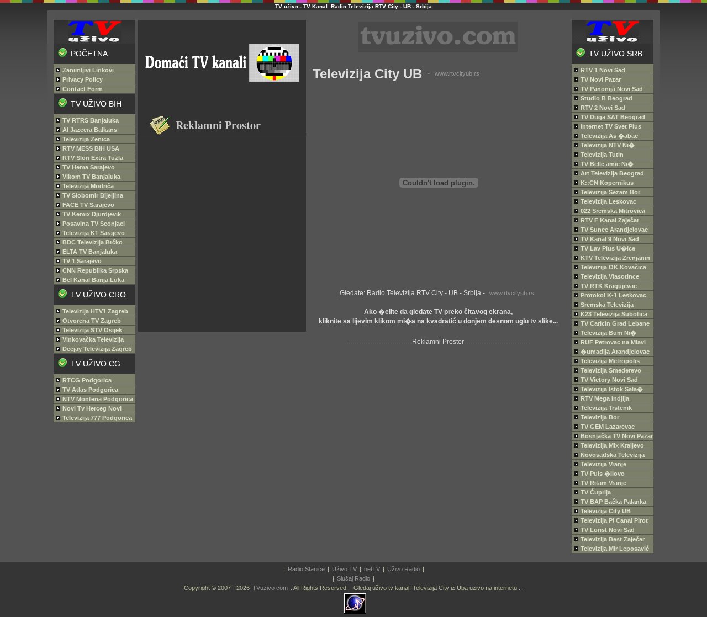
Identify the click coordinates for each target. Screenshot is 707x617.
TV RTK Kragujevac (609, 286)
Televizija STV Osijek (92, 330)
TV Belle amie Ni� (607, 164)
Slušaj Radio (353, 578)
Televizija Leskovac (608, 201)
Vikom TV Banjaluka (91, 176)
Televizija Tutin (602, 154)
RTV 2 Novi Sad (603, 107)
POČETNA (89, 53)
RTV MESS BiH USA (90, 148)
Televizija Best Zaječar (613, 539)
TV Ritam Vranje (603, 483)
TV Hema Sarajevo (88, 167)
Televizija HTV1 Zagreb (95, 311)
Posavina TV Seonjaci (93, 223)
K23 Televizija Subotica (614, 314)
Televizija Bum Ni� (608, 332)
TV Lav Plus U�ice (608, 248)
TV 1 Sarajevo (82, 261)
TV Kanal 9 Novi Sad (610, 239)
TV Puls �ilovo (603, 473)
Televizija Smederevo (611, 370)
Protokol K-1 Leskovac (613, 295)
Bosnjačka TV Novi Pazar (617, 436)
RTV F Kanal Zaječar (610, 220)
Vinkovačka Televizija (93, 339)
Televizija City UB (606, 511)
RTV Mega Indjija (605, 398)
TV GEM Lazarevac (608, 426)
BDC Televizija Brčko (92, 242)
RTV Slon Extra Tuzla (92, 158)
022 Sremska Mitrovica (613, 211)
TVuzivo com (270, 587)
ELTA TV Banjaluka (89, 251)
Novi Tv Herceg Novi (92, 408)
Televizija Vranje (603, 464)
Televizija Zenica (86, 139)
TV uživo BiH (96, 103)
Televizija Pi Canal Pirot (614, 520)
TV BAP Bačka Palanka (613, 501)
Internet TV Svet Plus (611, 126)
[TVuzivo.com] (97, 27)
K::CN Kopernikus (607, 182)
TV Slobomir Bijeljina (92, 195)
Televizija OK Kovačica (613, 267)
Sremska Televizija (607, 304)
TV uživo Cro (98, 294)
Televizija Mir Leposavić (615, 548)
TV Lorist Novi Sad (608, 529)
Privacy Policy (82, 79)
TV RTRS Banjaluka (90, 120)
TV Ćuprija (596, 492)
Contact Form (82, 89)
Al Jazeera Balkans (89, 129)
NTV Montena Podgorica (97, 399)
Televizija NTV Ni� (608, 145)
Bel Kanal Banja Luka (93, 279)
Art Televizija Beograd (612, 173)
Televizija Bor (600, 417)
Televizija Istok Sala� (612, 389)
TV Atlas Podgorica (90, 389)
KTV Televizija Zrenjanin (615, 257)
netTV (372, 569)
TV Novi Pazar (601, 79)
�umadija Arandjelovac (615, 351)
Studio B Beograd (606, 98)
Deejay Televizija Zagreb (97, 348)
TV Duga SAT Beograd (613, 117)
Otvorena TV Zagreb (91, 320)
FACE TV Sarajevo (88, 204)
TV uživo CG (95, 363)
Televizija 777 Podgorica (97, 417)
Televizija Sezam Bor (610, 192)
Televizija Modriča (88, 186)
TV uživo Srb (615, 53)
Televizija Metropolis (610, 361)
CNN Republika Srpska (95, 270)
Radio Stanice (306, 569)
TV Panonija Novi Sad (612, 89)
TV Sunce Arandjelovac (614, 229)
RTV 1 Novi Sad (603, 70)
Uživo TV (344, 569)
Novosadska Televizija (613, 454)
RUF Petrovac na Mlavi (613, 342)
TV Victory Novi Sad (609, 379)
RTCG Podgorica (87, 380)
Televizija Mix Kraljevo (612, 445)
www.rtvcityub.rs (457, 73)
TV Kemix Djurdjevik (91, 214)
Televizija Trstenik (606, 408)
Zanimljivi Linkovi (88, 70)
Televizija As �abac (609, 135)
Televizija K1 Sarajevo (93, 233)
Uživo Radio (403, 569)
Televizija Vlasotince (610, 276)
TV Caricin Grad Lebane (615, 323)
